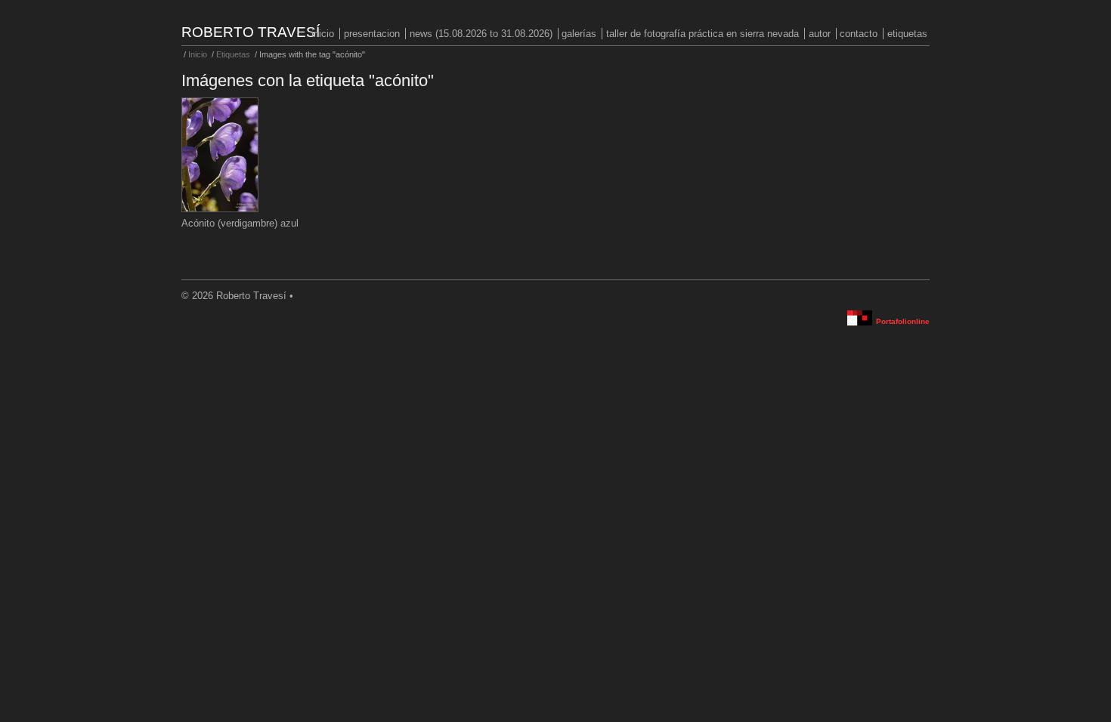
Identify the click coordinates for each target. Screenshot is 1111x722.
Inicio (322, 33)
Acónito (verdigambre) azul (240, 223)
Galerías (579, 33)
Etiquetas (907, 33)
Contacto (858, 33)
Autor (820, 33)
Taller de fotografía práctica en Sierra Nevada (702, 33)
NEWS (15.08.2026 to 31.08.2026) (481, 33)
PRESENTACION (372, 33)
